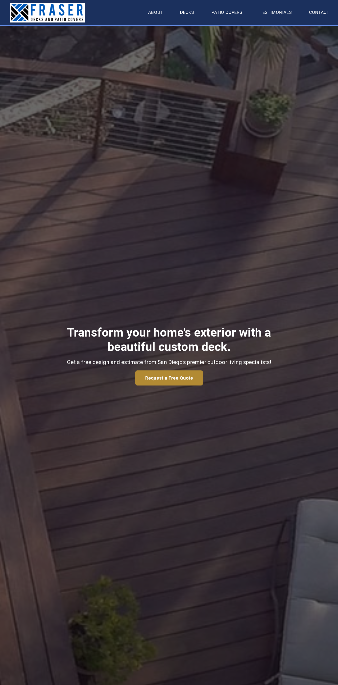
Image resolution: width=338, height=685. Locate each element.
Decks (187, 12)
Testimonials (276, 12)
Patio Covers (227, 12)
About (155, 12)
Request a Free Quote (169, 378)
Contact (319, 12)
